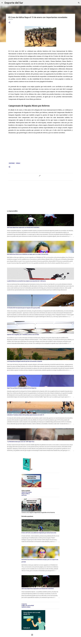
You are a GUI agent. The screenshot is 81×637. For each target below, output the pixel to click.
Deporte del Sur (13, 2)
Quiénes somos (26, 607)
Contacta (24, 604)
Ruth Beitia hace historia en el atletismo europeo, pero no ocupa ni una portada (27, 254)
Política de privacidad (28, 605)
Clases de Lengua (27, 492)
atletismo (11, 163)
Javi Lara (24, 495)
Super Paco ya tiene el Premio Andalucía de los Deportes (21, 388)
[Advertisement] (20, 151)
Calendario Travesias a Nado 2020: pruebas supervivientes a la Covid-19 (25, 414)
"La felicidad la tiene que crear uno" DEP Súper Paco (20, 441)
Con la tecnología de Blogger (41, 634)
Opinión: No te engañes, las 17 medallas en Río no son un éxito (23, 334)
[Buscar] (79, 3)
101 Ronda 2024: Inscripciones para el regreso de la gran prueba (23, 307)
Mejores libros (26, 493)
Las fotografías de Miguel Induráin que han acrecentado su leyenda (24, 361)
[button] (9, 22)
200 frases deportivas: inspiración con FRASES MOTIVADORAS (23, 227)
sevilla (18, 163)
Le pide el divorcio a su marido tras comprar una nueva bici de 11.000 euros (26, 281)
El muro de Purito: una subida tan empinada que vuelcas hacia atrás (39, 532)
